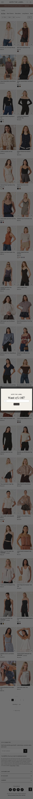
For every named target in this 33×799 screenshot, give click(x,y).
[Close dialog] (31, 389)
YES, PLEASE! (16, 404)
